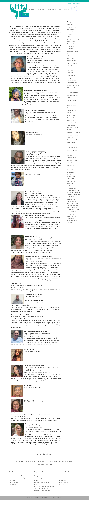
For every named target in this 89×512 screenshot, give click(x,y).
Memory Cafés (71, 103)
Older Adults (71, 115)
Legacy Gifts (62, 480)
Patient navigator (72, 135)
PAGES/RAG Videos (73, 123)
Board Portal (40, 464)
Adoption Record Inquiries (42, 490)
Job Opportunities (72, 95)
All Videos (70, 24)
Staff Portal (48, 464)
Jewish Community (73, 85)
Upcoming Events (72, 150)
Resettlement (71, 142)
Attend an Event (14, 482)
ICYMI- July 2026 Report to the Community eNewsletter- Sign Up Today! (72, 219)
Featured (70, 72)
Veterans (70, 153)
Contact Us (12, 484)
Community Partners (73, 44)
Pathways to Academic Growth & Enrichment (73, 128)
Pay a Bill (61, 484)
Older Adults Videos (73, 118)
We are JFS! (70, 165)
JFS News (12, 480)
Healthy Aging (71, 75)
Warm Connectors (72, 163)
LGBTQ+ (69, 98)
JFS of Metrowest (72, 92)
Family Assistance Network (42, 476)
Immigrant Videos (72, 82)
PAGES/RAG (70, 120)
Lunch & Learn (71, 100)
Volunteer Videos (72, 160)
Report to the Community (17, 478)
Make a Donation (64, 478)
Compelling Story (72, 51)
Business (70, 31)
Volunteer (62, 476)
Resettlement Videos (73, 145)
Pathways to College (73, 132)
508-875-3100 (57, 461)
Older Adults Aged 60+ (41, 488)
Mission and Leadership (16, 476)
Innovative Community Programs (44, 486)
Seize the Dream (72, 147)
